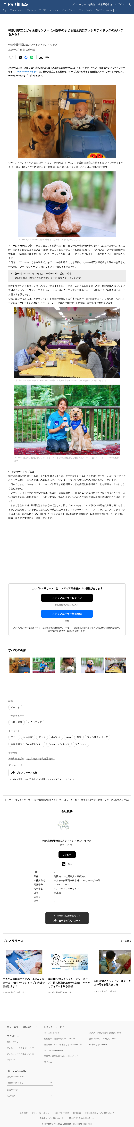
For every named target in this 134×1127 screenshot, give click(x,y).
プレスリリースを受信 (83, 4)
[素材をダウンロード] (41, 57)
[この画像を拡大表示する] (19, 665)
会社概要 (24, 1113)
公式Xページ (12, 1089)
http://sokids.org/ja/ (27, 71)
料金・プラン (13, 1042)
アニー (14, 737)
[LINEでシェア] (31, 57)
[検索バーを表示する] (129, 4)
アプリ (42, 10)
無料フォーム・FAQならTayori (102, 1038)
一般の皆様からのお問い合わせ (80, 1118)
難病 (79, 737)
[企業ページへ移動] (67, 827)
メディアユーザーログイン (67, 597)
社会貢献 (28, 737)
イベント (15, 707)
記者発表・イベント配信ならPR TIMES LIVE (63, 1044)
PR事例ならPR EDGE (98, 1044)
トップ (8, 800)
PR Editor (48, 1062)
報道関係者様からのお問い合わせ (99, 1113)
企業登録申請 (105, 4)
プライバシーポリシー (41, 1113)
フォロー (67, 854)
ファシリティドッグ (97, 737)
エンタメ (54, 10)
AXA (68, 737)
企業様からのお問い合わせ (51, 1118)
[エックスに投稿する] (20, 57)
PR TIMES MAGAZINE (53, 1050)
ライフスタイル (104, 10)
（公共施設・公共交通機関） (40, 758)
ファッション (85, 10)
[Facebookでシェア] (26, 57)
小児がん (55, 737)
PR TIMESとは (13, 1036)
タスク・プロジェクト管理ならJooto (105, 1032)
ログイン (119, 4)
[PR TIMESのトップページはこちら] (18, 4)
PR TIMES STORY (51, 1032)
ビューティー (68, 10)
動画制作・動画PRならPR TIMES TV (59, 1038)
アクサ (42, 737)
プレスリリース (22, 800)
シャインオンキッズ (59, 744)
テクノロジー (17, 10)
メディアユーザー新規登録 (67, 613)
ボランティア (35, 722)
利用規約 (77, 1113)
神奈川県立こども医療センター (27, 744)
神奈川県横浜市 (16, 758)
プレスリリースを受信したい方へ (21, 1047)
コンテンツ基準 (62, 1113)
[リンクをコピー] (47, 57)
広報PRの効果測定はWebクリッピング (61, 1056)
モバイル (31, 10)
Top (5, 10)
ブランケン (81, 744)
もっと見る (126, 940)
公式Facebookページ (16, 1076)
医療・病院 (16, 722)
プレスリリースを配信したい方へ (21, 1053)
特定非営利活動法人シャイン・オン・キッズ (55, 800)
